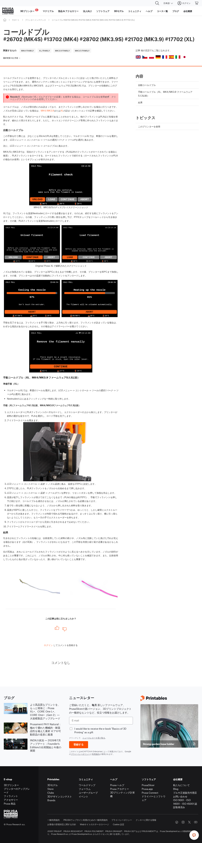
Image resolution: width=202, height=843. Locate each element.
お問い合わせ (180, 796)
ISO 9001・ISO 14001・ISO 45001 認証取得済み (185, 804)
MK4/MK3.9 (47, 110)
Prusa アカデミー (119, 788)
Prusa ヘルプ (117, 785)
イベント (83, 796)
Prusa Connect (150, 792)
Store (50, 788)
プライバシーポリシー (80, 754)
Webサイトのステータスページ (94, 824)
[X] (189, 822)
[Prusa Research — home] (8, 11)
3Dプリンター (11, 785)
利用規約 (95, 754)
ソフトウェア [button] (103, 11)
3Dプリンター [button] (29, 10)
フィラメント (11, 795)
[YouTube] (195, 822)
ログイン (48, 645)
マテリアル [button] (48, 11)
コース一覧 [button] (162, 11)
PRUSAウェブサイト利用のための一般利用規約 (85, 820)
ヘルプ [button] (149, 11)
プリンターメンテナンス (35, 20)
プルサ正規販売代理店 (185, 792)
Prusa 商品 (9, 803)
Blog (175, 788)
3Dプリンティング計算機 (122, 794)
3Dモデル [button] (119, 11)
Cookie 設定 (118, 824)
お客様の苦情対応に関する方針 (61, 824)
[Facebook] (176, 822)
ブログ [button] (175, 11)
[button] (138, 57)
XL (62, 110)
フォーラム (85, 788)
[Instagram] (183, 822)
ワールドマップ (87, 785)
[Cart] (197, 3)
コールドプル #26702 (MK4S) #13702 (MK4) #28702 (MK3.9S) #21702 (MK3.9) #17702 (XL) (93, 20)
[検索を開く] (157, 3)
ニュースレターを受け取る (93, 738)
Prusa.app (147, 788)
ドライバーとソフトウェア (153, 798)
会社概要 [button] (187, 11)
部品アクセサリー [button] (68, 11)
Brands (51, 800)
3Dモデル (52, 785)
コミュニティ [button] (134, 11)
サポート (16, 20)
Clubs (50, 792)
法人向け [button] (87, 11)
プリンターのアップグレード (17, 790)
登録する (79, 744)
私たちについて (181, 785)
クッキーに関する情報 (146, 820)
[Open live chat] (194, 835)
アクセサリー (11, 799)
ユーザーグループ (88, 792)
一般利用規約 (53, 820)
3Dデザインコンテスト (59, 796)
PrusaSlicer (148, 785)
